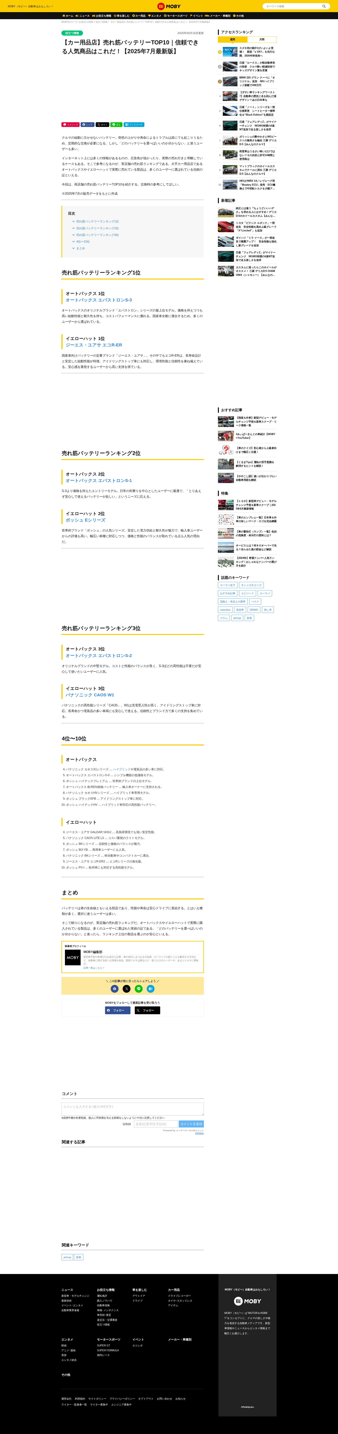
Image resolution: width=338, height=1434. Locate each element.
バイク (255, 601)
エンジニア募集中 (121, 1404)
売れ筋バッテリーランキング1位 (97, 221)
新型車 (240, 609)
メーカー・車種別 (220, 15)
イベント (198, 15)
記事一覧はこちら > (94, 967)
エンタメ (156, 15)
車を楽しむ (123, 15)
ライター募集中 (99, 1404)
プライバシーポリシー (122, 1398)
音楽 (64, 1355)
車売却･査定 (104, 1315)
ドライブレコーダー (179, 1295)
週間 (232, 39)
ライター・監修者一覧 (74, 1404)
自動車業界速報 (70, 1310)
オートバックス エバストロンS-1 (99, 480)
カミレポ (137, 1345)
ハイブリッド (122, 769)
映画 (64, 1345)
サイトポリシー (97, 1398)
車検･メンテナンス (108, 1310)
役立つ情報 (101, 22)
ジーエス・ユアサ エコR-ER (94, 345)
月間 (261, 39)
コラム (224, 618)
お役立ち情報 (103, 15)
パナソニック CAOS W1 (90, 694)
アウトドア (138, 1295)
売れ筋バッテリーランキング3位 (97, 234)
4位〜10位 (83, 241)
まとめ (80, 248)
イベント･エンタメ (72, 1305)
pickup (67, 1257)
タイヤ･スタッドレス (180, 1300)
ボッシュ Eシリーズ (86, 520)
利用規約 (199, 1133)
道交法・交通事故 (107, 1319)
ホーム (69, 15)
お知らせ (180, 1398)
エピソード (247, 593)
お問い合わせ (164, 1398)
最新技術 (66, 1300)
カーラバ (265, 593)
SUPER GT (103, 1345)
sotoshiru (225, 609)
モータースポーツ (177, 15)
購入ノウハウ (104, 1300)
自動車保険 (103, 1305)
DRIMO (254, 609)
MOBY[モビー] (68, 22)
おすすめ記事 (227, 593)
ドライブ (137, 1300)
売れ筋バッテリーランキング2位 (97, 228)
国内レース (103, 1355)
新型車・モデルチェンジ (75, 1295)
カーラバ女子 (227, 585)
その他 (240, 15)
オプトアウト (146, 1398)
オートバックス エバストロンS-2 (99, 655)
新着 (78, 1257)
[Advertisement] (132, 89)
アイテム (173, 1305)
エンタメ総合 (69, 1359)
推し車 (268, 609)
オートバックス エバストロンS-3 (99, 300)
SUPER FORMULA (108, 1350)
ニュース (85, 15)
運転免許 (102, 1295)
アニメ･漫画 (68, 1350)
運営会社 (66, 1398)
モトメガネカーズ (251, 585)
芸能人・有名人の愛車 (232, 601)
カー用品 (140, 15)
